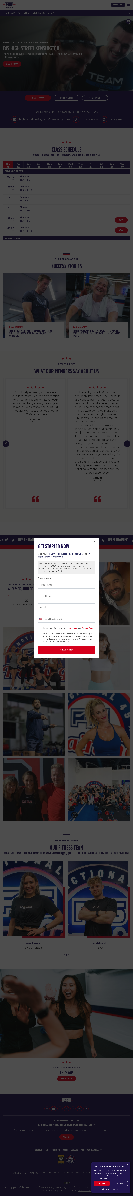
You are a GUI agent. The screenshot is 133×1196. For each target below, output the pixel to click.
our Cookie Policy (100, 1178)
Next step (66, 649)
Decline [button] (119, 1183)
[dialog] (110, 1177)
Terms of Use (71, 628)
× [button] (127, 1165)
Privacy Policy (87, 628)
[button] (111, 1189)
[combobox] (41, 618)
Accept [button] (102, 1183)
